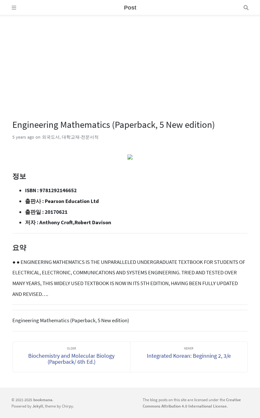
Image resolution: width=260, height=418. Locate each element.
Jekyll (37, 405)
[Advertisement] (130, 59)
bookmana (42, 399)
